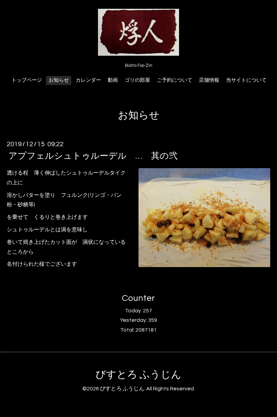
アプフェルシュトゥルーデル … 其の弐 (93, 156)
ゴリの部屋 (137, 80)
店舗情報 (209, 80)
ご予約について (174, 80)
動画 (113, 80)
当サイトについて (246, 80)
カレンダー (88, 80)
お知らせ (59, 80)
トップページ (26, 80)
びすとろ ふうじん (138, 374)
